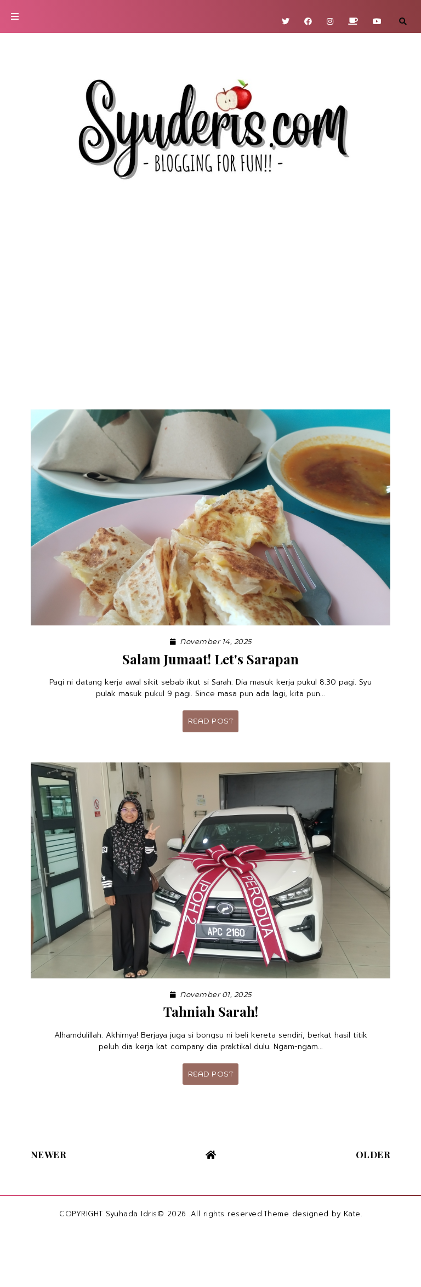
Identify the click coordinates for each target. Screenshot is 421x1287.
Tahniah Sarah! (210, 1011)
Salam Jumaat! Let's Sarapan (210, 659)
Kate (352, 1214)
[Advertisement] (210, 305)
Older (373, 1154)
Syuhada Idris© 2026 (146, 1214)
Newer (49, 1154)
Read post (211, 720)
